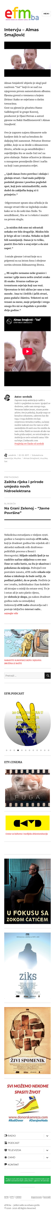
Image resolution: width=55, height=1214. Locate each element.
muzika (44, 458)
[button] (6, 788)
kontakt (47, 1197)
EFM (6, 1197)
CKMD (18, 1197)
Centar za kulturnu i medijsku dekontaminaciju (27, 834)
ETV (12, 1197)
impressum (36, 1197)
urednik (12, 455)
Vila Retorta (27, 722)
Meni (46, 13)
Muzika (17, 458)
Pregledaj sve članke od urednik (29, 443)
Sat (5, 461)
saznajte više (11, 613)
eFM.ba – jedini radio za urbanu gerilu (22, 1205)
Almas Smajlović (31, 458)
